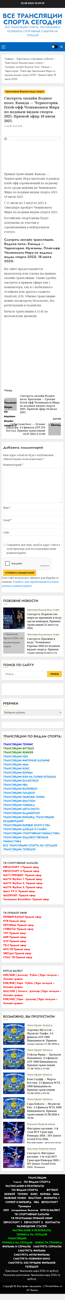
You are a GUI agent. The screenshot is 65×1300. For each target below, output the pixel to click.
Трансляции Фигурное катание (41, 1148)
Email (7, 520)
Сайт (6, 532)
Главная (17, 1182)
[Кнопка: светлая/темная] (55, 46)
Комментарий (13, 464)
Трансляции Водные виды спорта (24, 91)
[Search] (61, 47)
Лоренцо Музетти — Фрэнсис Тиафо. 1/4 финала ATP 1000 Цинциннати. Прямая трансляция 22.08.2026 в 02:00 (43, 1038)
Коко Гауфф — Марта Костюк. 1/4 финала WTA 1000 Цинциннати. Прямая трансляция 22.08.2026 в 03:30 (43, 1086)
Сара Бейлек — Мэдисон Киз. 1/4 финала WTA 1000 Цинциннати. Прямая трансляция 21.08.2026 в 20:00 (44, 1111)
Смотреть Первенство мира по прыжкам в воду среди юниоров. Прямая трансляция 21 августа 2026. (44, 621)
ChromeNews (51, 1286)
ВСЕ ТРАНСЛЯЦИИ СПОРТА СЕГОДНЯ (32, 19)
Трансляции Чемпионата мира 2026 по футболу (31, 1271)
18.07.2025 (17, 126)
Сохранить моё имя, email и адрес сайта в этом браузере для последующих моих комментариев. (33, 549)
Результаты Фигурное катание (41, 1124)
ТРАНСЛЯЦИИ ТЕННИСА (39, 1025)
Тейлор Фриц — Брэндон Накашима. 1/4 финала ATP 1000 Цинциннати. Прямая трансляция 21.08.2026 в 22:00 (44, 1061)
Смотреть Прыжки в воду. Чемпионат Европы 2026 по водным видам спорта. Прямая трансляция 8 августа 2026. (43, 647)
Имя (7, 507)
